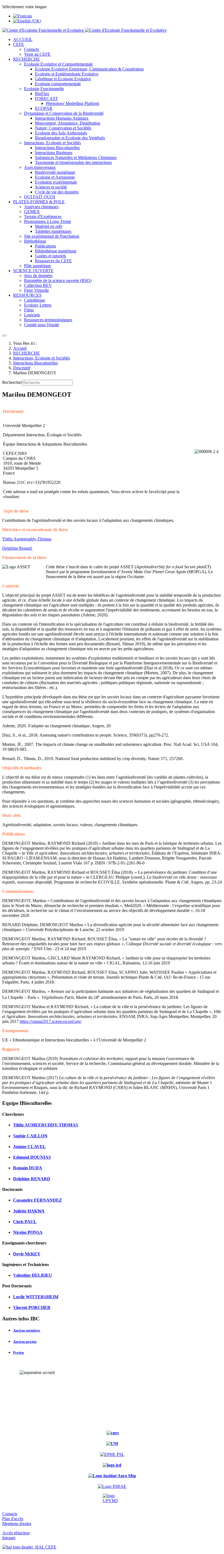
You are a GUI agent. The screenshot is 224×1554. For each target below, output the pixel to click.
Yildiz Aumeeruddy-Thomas (26, 539)
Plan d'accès (12, 1518)
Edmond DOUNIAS (32, 1157)
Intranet (8, 1537)
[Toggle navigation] (4, 335)
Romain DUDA (27, 1168)
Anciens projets (25, 1342)
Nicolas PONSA (28, 1232)
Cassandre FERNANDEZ (37, 1200)
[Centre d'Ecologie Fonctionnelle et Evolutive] (84, 30)
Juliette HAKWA (29, 1211)
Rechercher (12, 382)
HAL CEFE (44, 1547)
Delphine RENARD (31, 1178)
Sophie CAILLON (30, 1136)
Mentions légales (16, 1523)
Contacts (9, 1513)
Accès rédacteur (16, 1533)
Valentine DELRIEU (32, 1275)
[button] (18, 44)
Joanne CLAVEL (29, 1146)
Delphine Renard (17, 548)
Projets (18, 1352)
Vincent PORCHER (32, 1307)
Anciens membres (26, 1330)
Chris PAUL (25, 1221)
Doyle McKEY (26, 1254)
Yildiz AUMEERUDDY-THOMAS (45, 1125)
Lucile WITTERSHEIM (35, 1296)
